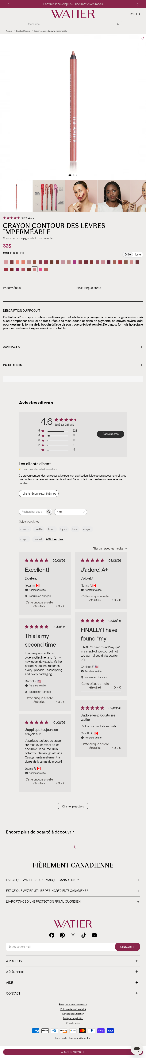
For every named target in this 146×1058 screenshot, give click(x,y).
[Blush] (34, 269)
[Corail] (17, 262)
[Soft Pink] (23, 269)
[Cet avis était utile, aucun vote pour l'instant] (56, 606)
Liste (138, 254)
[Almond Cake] (46, 269)
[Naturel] (97, 262)
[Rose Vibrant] (40, 269)
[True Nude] (29, 262)
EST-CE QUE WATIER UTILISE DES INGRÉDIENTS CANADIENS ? (72, 891)
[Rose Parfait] (80, 262)
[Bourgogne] (86, 262)
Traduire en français (39, 596)
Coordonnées (73, 1023)
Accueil (9, 31)
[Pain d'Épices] (34, 262)
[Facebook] (52, 935)
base (75, 529)
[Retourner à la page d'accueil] (73, 924)
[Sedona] (57, 262)
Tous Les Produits (23, 31)
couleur (25, 529)
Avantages (72, 347)
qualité (39, 529)
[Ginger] (126, 262)
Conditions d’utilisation (73, 1013)
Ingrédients (72, 365)
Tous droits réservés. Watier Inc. (73, 1038)
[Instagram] (73, 935)
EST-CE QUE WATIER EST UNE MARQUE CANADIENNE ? (72, 880)
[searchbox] (32, 512)
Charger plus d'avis (73, 806)
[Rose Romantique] (46, 262)
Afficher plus (54, 539)
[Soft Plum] (12, 262)
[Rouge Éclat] (120, 262)
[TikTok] (84, 935)
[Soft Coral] (23, 262)
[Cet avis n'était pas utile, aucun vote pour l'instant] (61, 606)
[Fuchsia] (17, 269)
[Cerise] (6, 269)
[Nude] (69, 262)
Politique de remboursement (73, 1004)
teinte (51, 529)
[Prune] (137, 262)
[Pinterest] (62, 935)
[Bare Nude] (131, 262)
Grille (128, 254)
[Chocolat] (52, 262)
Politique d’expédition (73, 1018)
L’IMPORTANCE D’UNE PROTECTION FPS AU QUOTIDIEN (72, 902)
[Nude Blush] (63, 262)
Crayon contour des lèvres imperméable (50, 31)
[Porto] (29, 269)
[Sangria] (91, 262)
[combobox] (70, 512)
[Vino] (40, 262)
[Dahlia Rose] (74, 262)
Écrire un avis (111, 434)
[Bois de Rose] (114, 262)
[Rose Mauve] (109, 262)
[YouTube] (94, 935)
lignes (63, 529)
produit (38, 539)
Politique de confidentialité (73, 1009)
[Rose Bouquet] (103, 262)
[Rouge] (12, 269)
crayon (87, 529)
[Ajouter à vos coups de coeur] (142, 38)
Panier (135, 14)
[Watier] (73, 14)
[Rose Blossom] (6, 262)
